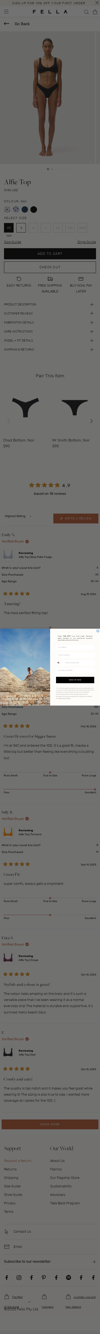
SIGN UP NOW (75, 680)
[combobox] (60, 662)
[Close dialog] (98, 630)
